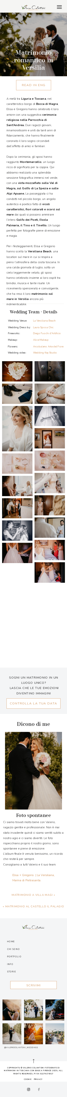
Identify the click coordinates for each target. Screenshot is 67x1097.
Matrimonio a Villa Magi (32, 895)
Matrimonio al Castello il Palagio (34, 906)
